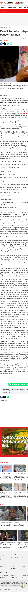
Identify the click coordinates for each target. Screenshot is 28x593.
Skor (23, 557)
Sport (23, 562)
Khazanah (2, 559)
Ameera (2, 557)
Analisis (13, 562)
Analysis (9, 27)
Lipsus (21, 11)
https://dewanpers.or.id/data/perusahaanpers (12, 585)
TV (0, 568)
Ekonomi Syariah (12, 7)
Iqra (12, 559)
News (1, 562)
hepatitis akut (4, 400)
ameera (3, 7)
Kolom (17, 11)
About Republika (4, 575)
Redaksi (13, 575)
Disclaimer (2, 577)
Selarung (12, 11)
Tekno (12, 564)
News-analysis (4, 11)
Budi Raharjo (5, 40)
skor (20, 7)
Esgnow (2, 566)
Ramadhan (13, 568)
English (23, 566)
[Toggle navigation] (1, 2)
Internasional (3, 564)
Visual (12, 566)
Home (1, 27)
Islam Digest (25, 559)
